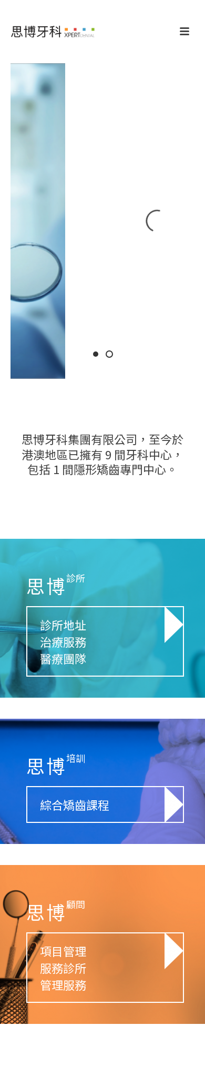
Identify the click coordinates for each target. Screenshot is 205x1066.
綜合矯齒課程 (74, 804)
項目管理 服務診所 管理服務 (63, 967)
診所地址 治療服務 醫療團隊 (63, 641)
